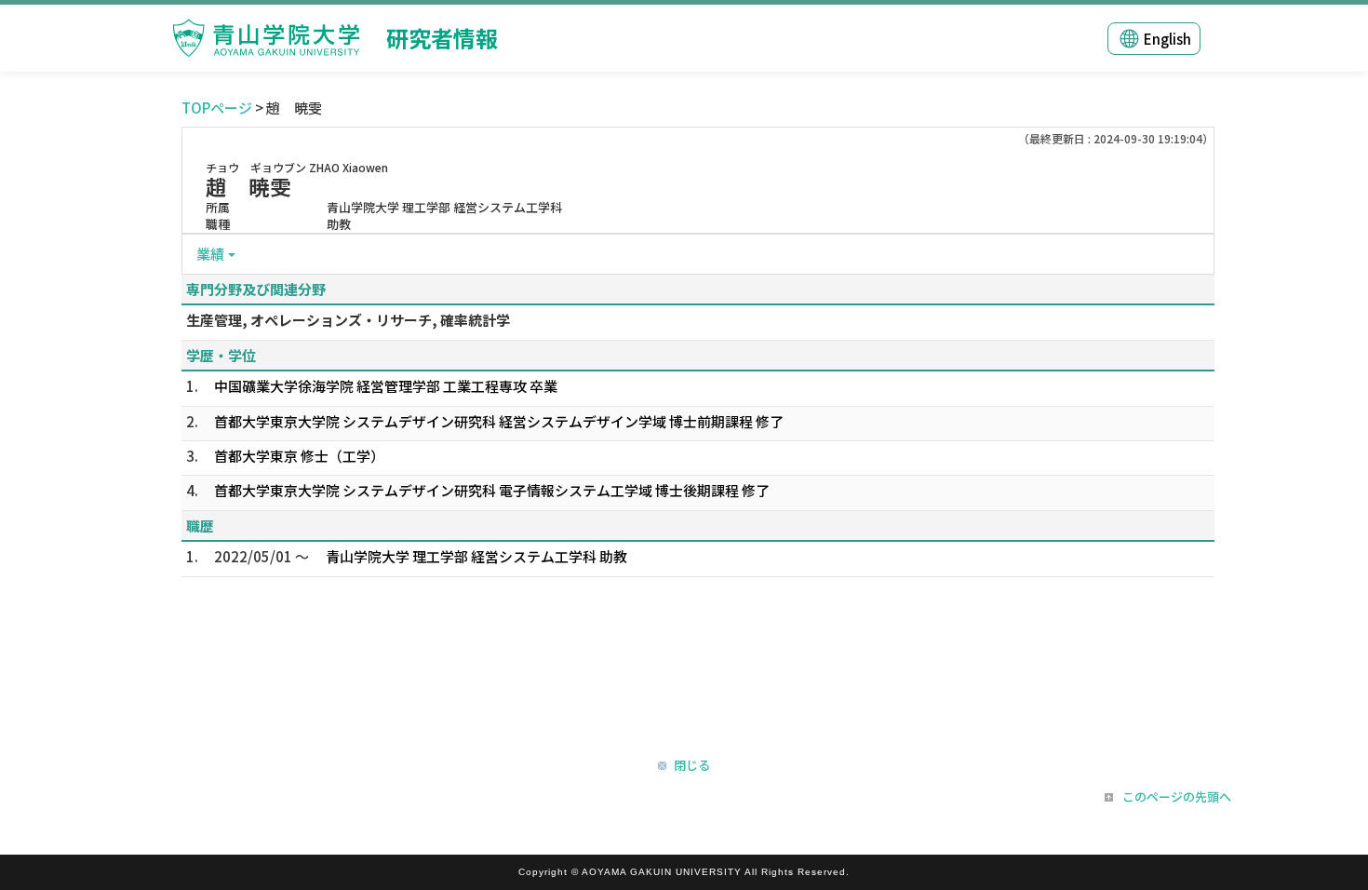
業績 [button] (210, 253)
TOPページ (216, 107)
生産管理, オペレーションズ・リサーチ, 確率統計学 (348, 320)
